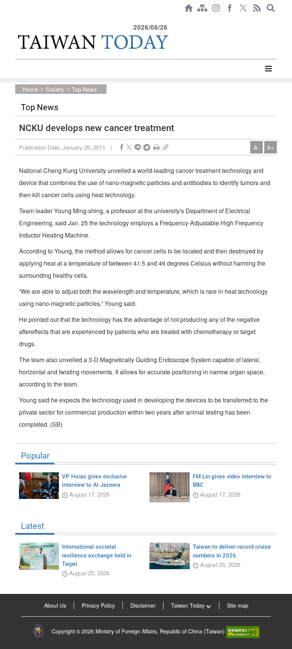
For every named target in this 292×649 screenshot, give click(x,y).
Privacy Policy (98, 605)
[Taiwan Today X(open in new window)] (243, 8)
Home (30, 89)
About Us (55, 605)
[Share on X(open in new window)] (129, 147)
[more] (268, 68)
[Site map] (202, 8)
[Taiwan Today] (92, 42)
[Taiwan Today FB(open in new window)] (230, 8)
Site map (237, 605)
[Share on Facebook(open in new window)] (121, 147)
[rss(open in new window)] (257, 8)
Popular (35, 456)
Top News (84, 89)
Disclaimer (143, 605)
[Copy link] (166, 147)
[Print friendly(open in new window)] (156, 147)
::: (17, 20)
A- (256, 147)
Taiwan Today (188, 605)
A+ (270, 147)
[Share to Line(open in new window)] (137, 147)
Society (55, 89)
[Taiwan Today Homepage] (188, 8)
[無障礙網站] (243, 631)
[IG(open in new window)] (216, 8)
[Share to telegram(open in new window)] (146, 147)
